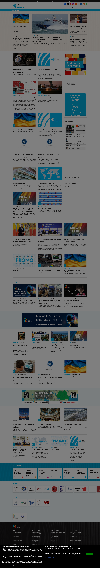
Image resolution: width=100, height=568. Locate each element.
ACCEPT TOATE (89, 553)
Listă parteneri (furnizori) (49, 557)
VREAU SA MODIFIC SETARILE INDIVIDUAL (89, 557)
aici (15, 561)
